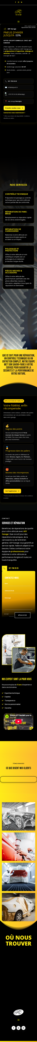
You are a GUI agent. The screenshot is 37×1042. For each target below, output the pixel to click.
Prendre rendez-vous (12, 108)
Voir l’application (11, 491)
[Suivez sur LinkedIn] (21, 2)
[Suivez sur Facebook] (15, 2)
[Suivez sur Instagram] (18, 2)
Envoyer (23, 615)
